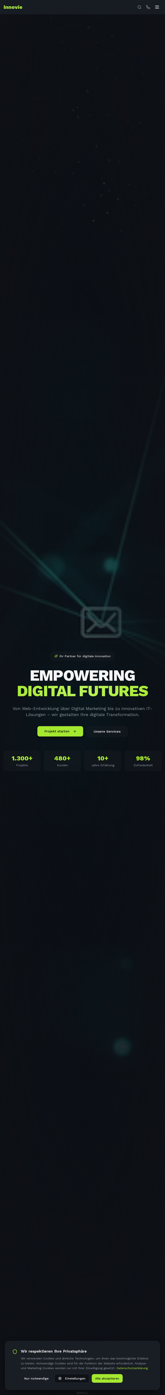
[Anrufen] (148, 7)
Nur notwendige (36, 1378)
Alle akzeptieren (107, 1378)
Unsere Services (107, 731)
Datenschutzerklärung (132, 1368)
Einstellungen (75, 1378)
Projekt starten (56, 731)
